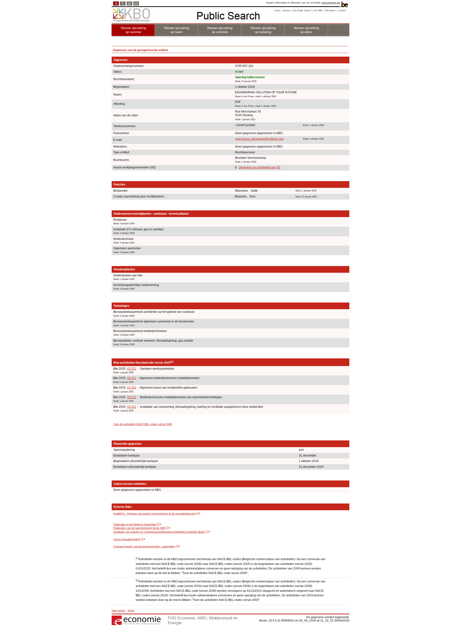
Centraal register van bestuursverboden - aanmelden (144, 546)
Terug (130, 610)
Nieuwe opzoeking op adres (306, 30)
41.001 (131, 387)
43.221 (131, 368)
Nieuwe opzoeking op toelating (263, 30)
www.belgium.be (330, 2)
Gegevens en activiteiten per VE (259, 167)
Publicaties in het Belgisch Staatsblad (134, 524)
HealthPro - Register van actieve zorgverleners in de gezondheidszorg (154, 513)
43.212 (131, 397)
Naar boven (118, 610)
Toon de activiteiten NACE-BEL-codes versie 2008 (142, 424)
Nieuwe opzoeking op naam (176, 30)
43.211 (131, 378)
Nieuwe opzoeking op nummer (133, 30)
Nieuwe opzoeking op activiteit (219, 30)
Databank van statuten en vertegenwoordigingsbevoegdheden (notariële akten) (159, 531)
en (136, 3)
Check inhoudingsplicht (126, 539)
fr (123, 3)
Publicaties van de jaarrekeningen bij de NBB (139, 528)
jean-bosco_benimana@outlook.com (259, 139)
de (129, 3)
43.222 (131, 407)
